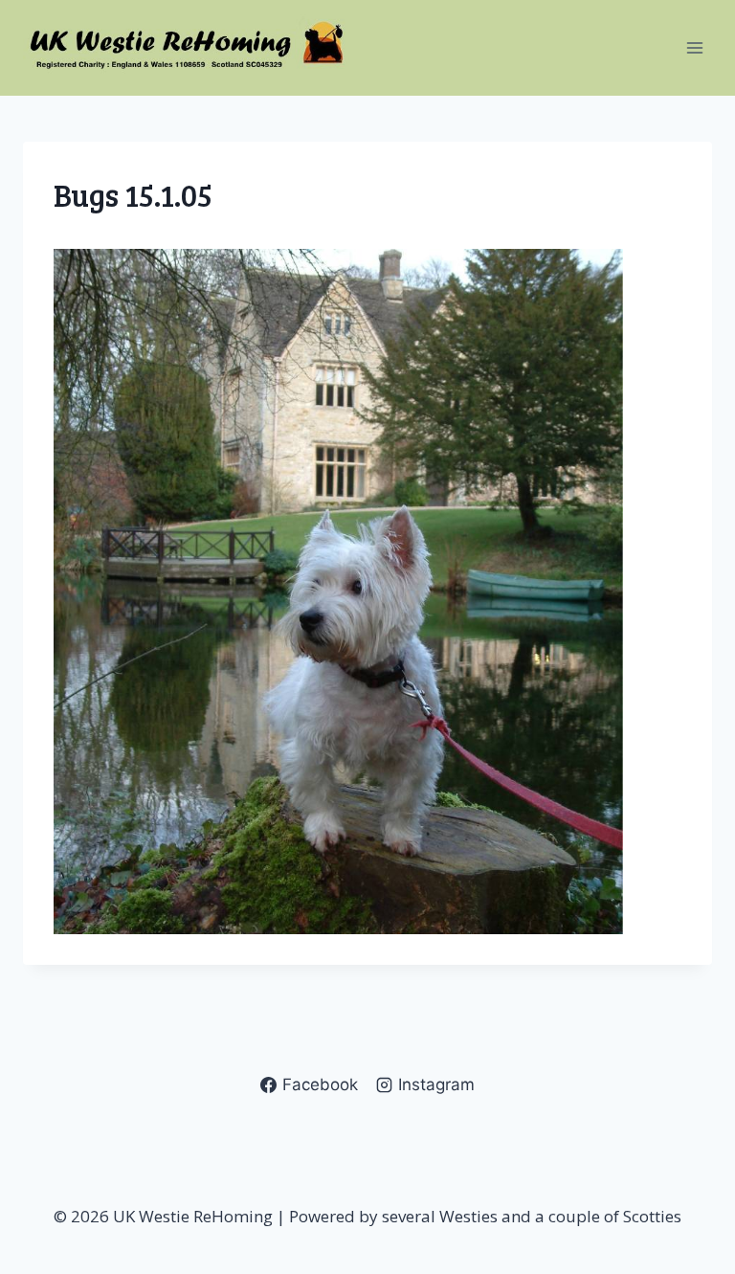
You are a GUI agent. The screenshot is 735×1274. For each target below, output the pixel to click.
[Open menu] (694, 47)
